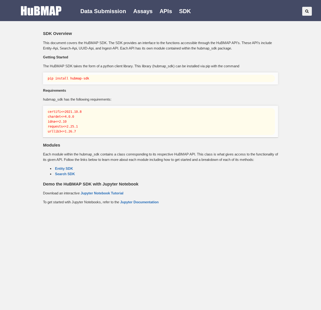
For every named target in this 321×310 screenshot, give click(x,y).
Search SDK (65, 174)
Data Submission (103, 11)
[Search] (307, 11)
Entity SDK (64, 168)
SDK (185, 11)
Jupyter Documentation (139, 202)
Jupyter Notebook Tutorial (102, 193)
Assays (143, 11)
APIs (166, 11)
